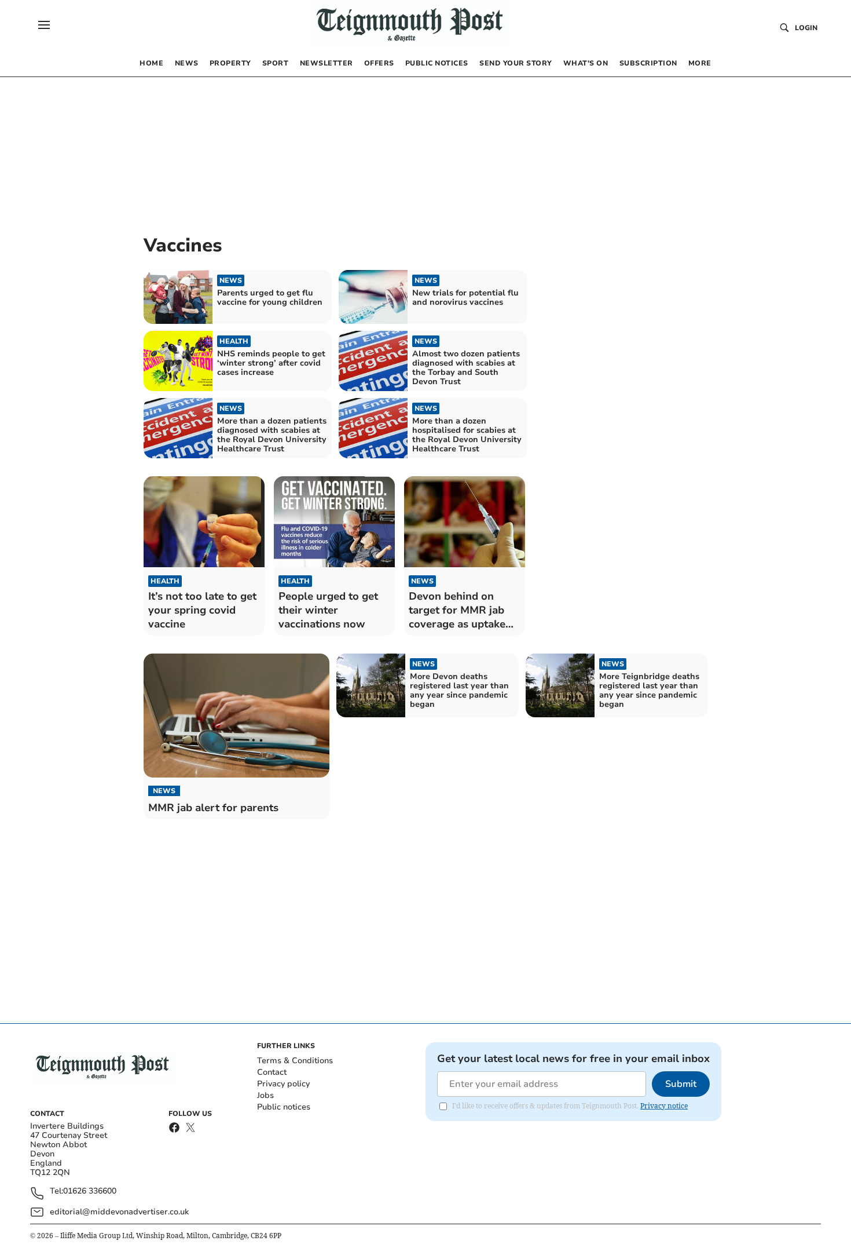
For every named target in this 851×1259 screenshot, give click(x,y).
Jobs (265, 1095)
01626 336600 (89, 1191)
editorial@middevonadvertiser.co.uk (119, 1211)
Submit (680, 1084)
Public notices (283, 1106)
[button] (44, 25)
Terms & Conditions (295, 1060)
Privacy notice (664, 1105)
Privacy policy (283, 1083)
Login (806, 28)
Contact (272, 1072)
